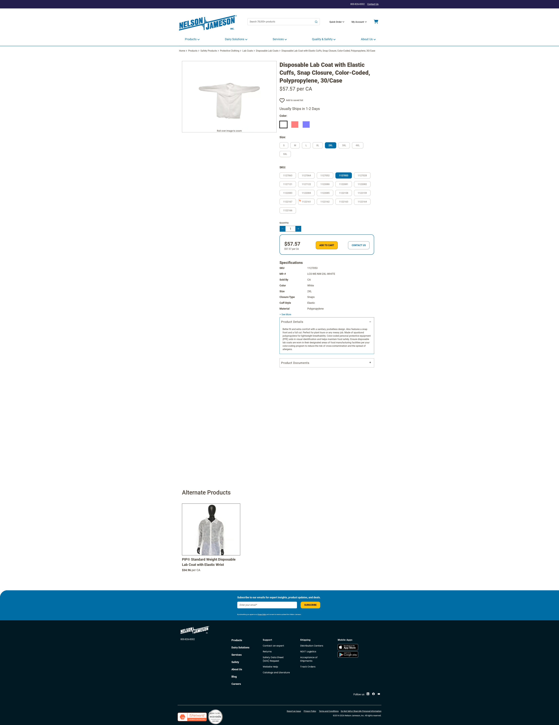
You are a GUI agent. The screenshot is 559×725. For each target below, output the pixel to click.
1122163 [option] (343, 201)
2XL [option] (331, 145)
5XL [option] (285, 154)
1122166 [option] (287, 210)
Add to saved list (294, 100)
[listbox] (327, 125)
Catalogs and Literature (276, 672)
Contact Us (372, 4)
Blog (234, 676)
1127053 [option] (343, 175)
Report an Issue (294, 711)
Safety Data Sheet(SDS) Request (273, 659)
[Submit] (316, 21)
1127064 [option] (306, 175)
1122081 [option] (343, 184)
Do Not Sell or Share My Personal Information (361, 711)
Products (192, 50)
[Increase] (298, 229)
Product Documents (295, 363)
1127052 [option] (325, 175)
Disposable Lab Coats (267, 50)
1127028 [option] (362, 175)
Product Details (292, 322)
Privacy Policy (262, 614)
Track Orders (307, 666)
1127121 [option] (287, 184)
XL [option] (317, 145)
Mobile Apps (345, 640)
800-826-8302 (188, 639)
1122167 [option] (287, 201)
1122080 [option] (325, 184)
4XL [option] (358, 145)
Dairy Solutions (240, 647)
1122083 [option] (287, 193)
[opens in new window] (355, 647)
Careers (236, 683)
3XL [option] (344, 145)
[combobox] (283, 21)
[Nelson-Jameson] (208, 23)
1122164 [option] (362, 201)
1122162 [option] (325, 201)
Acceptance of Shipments (308, 659)
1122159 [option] (362, 193)
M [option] (295, 145)
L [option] (306, 145)
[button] (335, 22)
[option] (283, 124)
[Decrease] (282, 229)
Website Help (270, 666)
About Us (236, 669)
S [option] (284, 145)
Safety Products (208, 50)
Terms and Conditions (329, 711)
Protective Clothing (229, 50)
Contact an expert (273, 645)
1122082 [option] (362, 184)
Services (236, 654)
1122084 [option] (306, 193)
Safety (235, 662)
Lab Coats (247, 50)
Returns (267, 651)
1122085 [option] (325, 193)
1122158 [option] (343, 193)
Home (182, 50)
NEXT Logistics (308, 651)
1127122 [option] (306, 184)
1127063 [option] (287, 175)
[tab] (327, 335)
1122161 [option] (306, 201)
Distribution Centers (311, 645)
